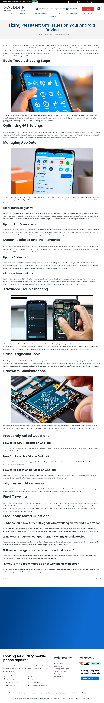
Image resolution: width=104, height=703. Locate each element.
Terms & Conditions (67, 698)
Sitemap (57, 698)
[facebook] (99, 8)
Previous (7, 579)
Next (97, 579)
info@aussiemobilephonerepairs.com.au (52, 9)
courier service (89, 693)
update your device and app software (21, 138)
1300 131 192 (73, 9)
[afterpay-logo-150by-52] (95, 662)
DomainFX (85, 698)
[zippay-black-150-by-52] (84, 662)
